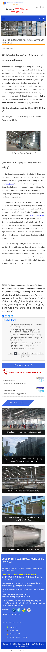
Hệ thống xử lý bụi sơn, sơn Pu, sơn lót (23, 549)
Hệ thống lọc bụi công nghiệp (19, 346)
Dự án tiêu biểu (16, 403)
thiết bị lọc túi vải (37, 215)
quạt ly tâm (9, 184)
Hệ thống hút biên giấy (17, 349)
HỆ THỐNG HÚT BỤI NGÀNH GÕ (21, 335)
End (28, 356)
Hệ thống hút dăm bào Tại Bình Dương (23, 491)
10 (23, 356)
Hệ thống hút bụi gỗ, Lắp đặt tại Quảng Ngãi (24, 432)
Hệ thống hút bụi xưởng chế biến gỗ (22, 343)
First (10, 353)
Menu (42, 18)
